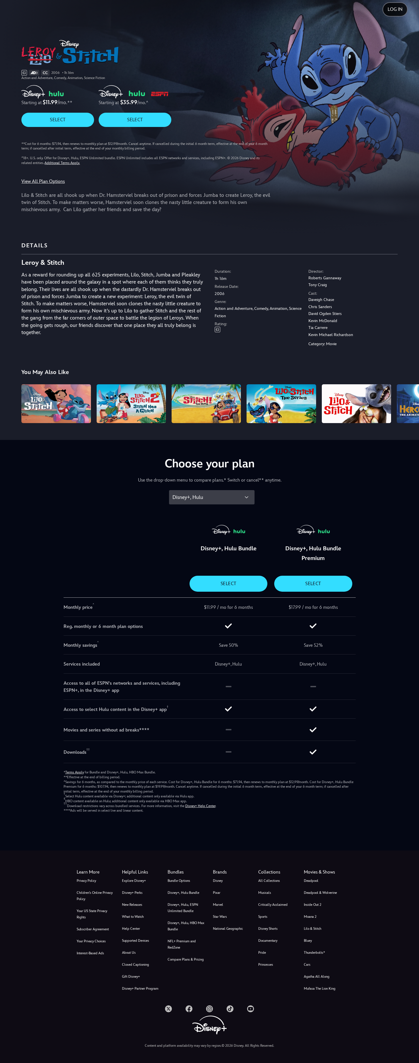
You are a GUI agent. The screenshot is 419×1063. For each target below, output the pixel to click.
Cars (307, 965)
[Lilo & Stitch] (56, 403)
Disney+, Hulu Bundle (183, 893)
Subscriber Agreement (93, 929)
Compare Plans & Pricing (186, 959)
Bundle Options (179, 881)
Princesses (265, 965)
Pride (262, 953)
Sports (262, 917)
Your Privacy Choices (91, 941)
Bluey (308, 941)
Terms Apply (74, 772)
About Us (129, 953)
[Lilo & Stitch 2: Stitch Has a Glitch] (131, 403)
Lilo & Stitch (312, 929)
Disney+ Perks (132, 893)
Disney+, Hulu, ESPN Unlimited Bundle (183, 908)
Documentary (267, 941)
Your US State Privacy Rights (92, 914)
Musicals (264, 893)
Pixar (216, 893)
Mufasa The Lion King (319, 989)
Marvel (218, 905)
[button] (141, 872)
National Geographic (228, 929)
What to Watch (133, 917)
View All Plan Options (43, 181)
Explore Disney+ (134, 881)
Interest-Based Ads (90, 953)
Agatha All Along (316, 977)
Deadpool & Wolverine (320, 893)
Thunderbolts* (314, 953)
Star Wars (220, 917)
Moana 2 (310, 917)
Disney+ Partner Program (140, 989)
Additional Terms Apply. (62, 163)
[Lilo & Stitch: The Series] (281, 403)
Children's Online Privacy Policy (95, 896)
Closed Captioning (135, 965)
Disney (218, 881)
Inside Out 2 (312, 905)
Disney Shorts (268, 929)
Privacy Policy (86, 881)
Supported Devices (135, 941)
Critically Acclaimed (273, 905)
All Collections (269, 881)
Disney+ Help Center (200, 806)
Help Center (131, 929)
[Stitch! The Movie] (206, 403)
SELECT (58, 119)
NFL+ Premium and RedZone (182, 944)
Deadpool (311, 881)
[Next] (408, 403)
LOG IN (395, 9)
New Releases (132, 905)
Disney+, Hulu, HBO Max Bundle (186, 926)
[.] (168, 1008)
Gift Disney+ (131, 977)
